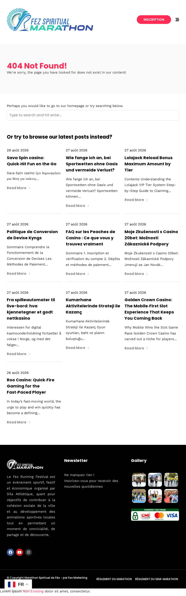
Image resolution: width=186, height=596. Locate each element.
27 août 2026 (76, 150)
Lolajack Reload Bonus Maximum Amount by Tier (149, 164)
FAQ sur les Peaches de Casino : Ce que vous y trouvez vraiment (90, 238)
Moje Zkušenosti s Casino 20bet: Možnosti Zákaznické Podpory (151, 238)
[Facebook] (10, 552)
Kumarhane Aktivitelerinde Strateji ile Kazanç (93, 306)
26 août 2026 (18, 373)
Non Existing (33, 591)
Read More (16, 188)
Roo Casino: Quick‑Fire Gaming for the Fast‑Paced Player (30, 386)
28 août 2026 (18, 150)
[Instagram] (28, 552)
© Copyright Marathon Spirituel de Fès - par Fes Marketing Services (47, 579)
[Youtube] (19, 552)
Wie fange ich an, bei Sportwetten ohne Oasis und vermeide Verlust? (92, 164)
